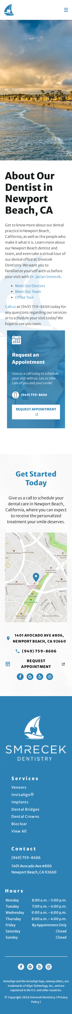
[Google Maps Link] (30, 676)
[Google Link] (30, 967)
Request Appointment (36, 409)
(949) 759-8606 (34, 395)
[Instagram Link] (49, 676)
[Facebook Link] (20, 676)
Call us (10, 306)
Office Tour (24, 297)
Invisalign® (22, 794)
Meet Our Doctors (30, 286)
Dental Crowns (25, 816)
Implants (20, 802)
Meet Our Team (28, 291)
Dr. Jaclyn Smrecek (45, 276)
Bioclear (19, 824)
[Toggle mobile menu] (66, 10)
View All (19, 831)
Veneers (19, 787)
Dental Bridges (25, 809)
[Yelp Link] (39, 676)
